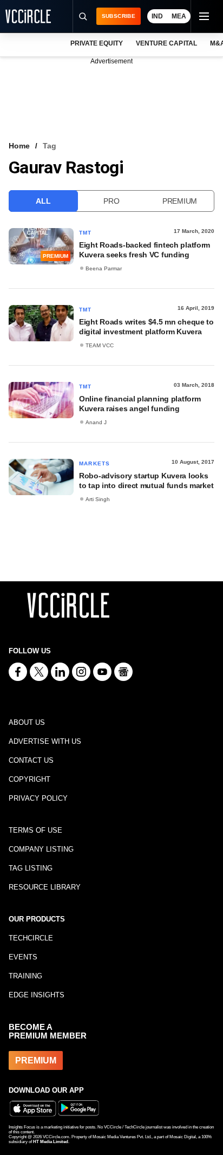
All (43, 201)
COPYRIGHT (29, 779)
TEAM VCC (100, 345)
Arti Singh (98, 499)
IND (157, 16)
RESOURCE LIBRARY (45, 887)
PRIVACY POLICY (38, 798)
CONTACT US (31, 760)
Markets (94, 463)
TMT (85, 233)
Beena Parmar (104, 268)
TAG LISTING (31, 868)
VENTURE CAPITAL (166, 43)
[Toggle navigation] (204, 16)
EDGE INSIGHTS (36, 995)
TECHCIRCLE (31, 938)
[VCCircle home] (28, 16)
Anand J (96, 422)
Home (19, 145)
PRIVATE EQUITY (96, 43)
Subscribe (118, 16)
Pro (111, 201)
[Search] (83, 16)
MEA (179, 16)
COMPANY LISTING (41, 849)
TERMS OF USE (35, 830)
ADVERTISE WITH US (45, 741)
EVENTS (23, 957)
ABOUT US (27, 722)
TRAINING (25, 976)
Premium (179, 201)
